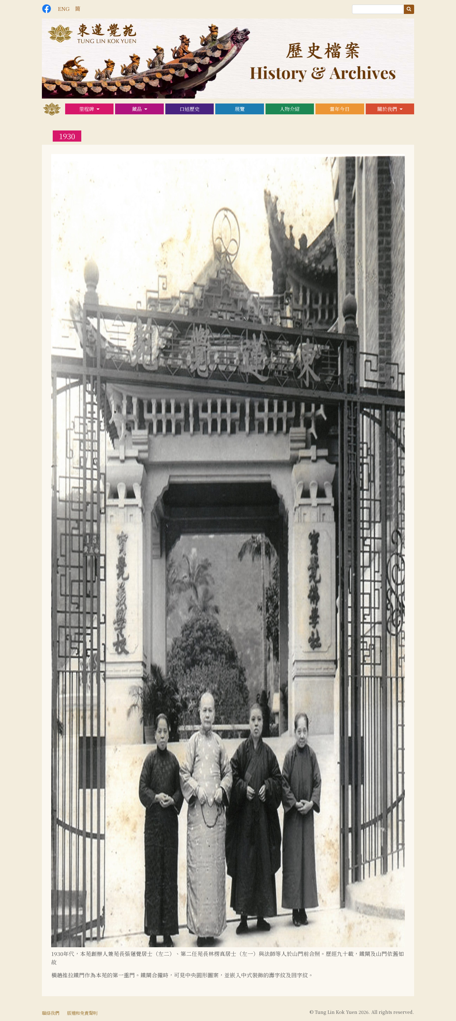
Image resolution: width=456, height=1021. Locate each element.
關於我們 (387, 108)
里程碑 (87, 108)
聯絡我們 (50, 1013)
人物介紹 (290, 108)
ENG (63, 8)
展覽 (240, 108)
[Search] (409, 9)
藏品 (137, 108)
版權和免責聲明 (82, 1013)
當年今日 (340, 108)
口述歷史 (189, 108)
